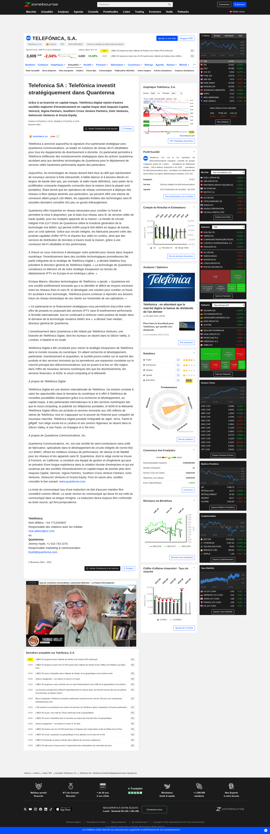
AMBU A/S (208, 345)
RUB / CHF (205, 417)
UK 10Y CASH (210, 606)
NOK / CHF (205, 424)
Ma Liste (205, 172)
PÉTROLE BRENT (209, 494)
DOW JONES (209, 83)
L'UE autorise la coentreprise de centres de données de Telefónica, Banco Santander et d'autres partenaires (81, 707)
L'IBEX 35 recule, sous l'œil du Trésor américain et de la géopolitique (64, 713)
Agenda (78, 11)
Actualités (47, 11)
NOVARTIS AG (210, 260)
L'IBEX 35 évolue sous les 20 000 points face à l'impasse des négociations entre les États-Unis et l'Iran (78, 729)
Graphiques (57, 64)
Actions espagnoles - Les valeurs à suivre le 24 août (57, 679)
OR (202, 487)
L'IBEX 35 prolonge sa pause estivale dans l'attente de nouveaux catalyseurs (68, 740)
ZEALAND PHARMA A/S (214, 330)
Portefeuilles (110, 11)
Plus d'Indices (223, 122)
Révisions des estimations (182, 557)
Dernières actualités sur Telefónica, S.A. (50, 653)
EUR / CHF (205, 406)
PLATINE (205, 502)
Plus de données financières (181, 256)
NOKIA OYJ (208, 205)
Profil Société (151, 152)
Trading (139, 11)
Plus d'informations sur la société (179, 196)
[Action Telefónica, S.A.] (57, 136)
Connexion (224, 4)
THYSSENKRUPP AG (213, 314)
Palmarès (183, 11)
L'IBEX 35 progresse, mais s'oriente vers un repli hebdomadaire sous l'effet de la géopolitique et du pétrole (80, 684)
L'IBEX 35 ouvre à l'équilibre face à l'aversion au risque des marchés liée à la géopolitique (73, 718)
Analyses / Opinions (155, 267)
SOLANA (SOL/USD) (212, 546)
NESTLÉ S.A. (209, 192)
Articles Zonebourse (163, 71)
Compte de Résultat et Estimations (164, 207)
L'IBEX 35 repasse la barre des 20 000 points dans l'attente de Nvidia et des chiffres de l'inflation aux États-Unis (147, 56)
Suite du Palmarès (223, 296)
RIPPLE (207, 554)
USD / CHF (205, 410)
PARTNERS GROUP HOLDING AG (218, 185)
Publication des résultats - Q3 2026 (180, 189)
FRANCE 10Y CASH (212, 602)
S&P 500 (207, 79)
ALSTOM (207, 325)
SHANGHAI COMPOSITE (214, 90)
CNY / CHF (205, 439)
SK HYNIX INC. (210, 188)
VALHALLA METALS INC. (214, 212)
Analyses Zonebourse (184, 71)
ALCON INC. (209, 198)
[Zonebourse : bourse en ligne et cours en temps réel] (41, 4)
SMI (205, 61)
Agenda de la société (184, 628)
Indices (206, 36)
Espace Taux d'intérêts (222, 612)
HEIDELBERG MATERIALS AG (217, 318)
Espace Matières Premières (223, 507)
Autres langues (144, 71)
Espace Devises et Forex (222, 455)
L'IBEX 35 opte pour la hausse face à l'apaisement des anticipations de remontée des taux (73, 745)
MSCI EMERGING (211, 97)
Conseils (93, 11)
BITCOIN (207, 539)
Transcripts (91, 71)
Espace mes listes (223, 217)
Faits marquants (66, 71)
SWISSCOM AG (210, 256)
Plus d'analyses (186, 342)
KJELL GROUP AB (211, 178)
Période (165, 93)
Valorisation (117, 64)
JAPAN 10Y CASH (211, 599)
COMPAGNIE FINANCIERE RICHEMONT (219, 239)
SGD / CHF (205, 446)
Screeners (155, 11)
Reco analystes (49, 71)
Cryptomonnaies (208, 516)
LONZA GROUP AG (212, 263)
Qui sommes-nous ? (140, 822)
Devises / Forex (208, 383)
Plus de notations (185, 439)
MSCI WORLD (210, 101)
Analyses (63, 11)
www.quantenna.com (72, 481)
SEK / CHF (205, 421)
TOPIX (206, 94)
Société (87, 64)
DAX (206, 68)
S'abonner (240, 4)
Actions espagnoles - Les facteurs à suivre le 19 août (57, 724)
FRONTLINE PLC (211, 338)
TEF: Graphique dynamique (181, 141)
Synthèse (30, 64)
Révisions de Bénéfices (157, 501)
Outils (169, 11)
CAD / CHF (205, 431)
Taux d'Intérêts (207, 568)
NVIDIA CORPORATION (214, 209)
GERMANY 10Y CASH (213, 595)
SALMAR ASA (209, 310)
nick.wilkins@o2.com (41, 531)
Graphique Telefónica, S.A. (159, 87)
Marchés (31, 11)
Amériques (229, 36)
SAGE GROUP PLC (212, 334)
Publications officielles (125, 71)
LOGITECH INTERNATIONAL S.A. (218, 243)
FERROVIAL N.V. (211, 341)
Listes (126, 11)
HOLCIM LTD (209, 232)
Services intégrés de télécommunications (177, 184)
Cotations (43, 64)
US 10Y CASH (210, 591)
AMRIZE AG (209, 236)
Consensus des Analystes (159, 450)
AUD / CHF (205, 435)
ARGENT (205, 498)
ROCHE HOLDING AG (213, 267)
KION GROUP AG (211, 321)
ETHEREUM (209, 543)
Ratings (149, 64)
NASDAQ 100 (209, 86)
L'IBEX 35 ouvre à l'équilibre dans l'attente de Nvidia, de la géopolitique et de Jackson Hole (74, 673)
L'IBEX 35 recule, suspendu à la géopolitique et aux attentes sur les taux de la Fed (70, 735)
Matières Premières (210, 464)
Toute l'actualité (33, 71)
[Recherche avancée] (169, 4)
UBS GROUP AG (211, 181)
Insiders (79, 71)
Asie (240, 36)
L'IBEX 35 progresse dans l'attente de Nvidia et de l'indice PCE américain (142, 51)
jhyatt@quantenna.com (42, 552)
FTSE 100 (208, 76)
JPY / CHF (205, 449)
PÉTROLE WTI (207, 491)
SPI (205, 65)
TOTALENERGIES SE (213, 201)
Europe (217, 36)
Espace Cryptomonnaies (222, 559)
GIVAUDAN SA (210, 247)
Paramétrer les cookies (96, 822)
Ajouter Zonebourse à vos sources (103, 129)
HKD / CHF (205, 442)
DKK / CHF (205, 428)
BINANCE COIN (210, 550)
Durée (146, 93)
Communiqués (105, 71)
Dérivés (183, 64)
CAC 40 (207, 72)
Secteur (171, 64)
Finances (101, 64)
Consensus (134, 64)
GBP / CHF (205, 413)
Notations (149, 353)
